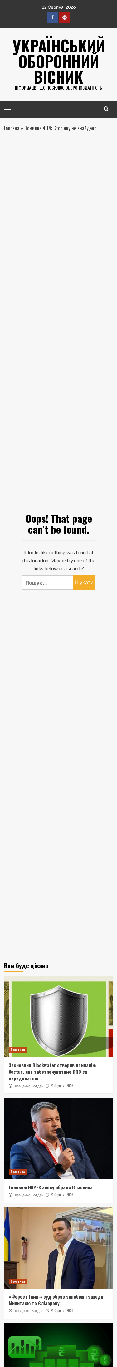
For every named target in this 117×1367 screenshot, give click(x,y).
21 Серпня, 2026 (62, 1085)
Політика (18, 1049)
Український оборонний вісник (58, 61)
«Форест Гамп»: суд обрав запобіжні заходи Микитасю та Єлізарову (56, 1299)
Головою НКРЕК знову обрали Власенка (51, 1187)
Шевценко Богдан (28, 1086)
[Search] (106, 108)
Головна (11, 128)
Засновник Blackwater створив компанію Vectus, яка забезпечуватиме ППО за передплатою (52, 1072)
